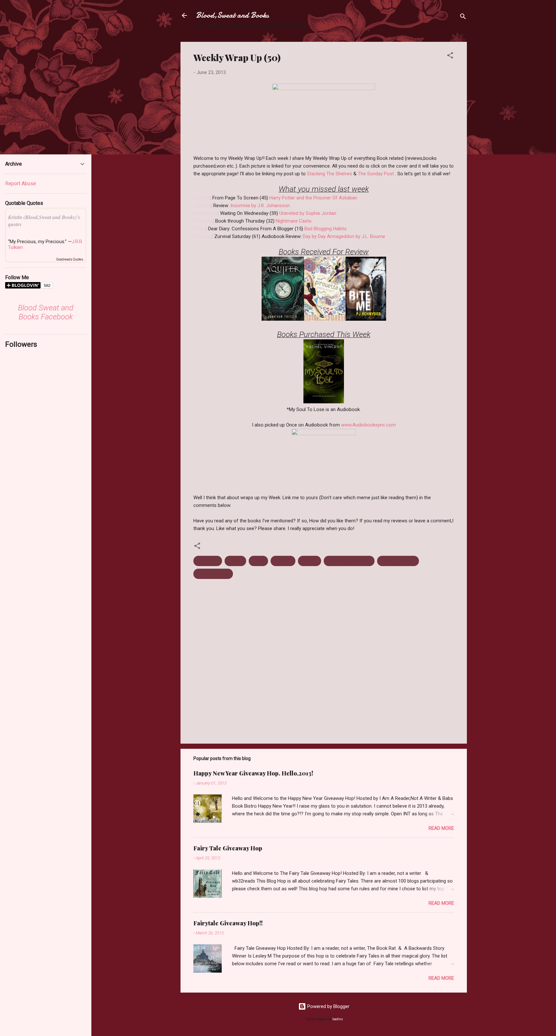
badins (337, 1019)
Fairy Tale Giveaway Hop (227, 848)
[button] (450, 56)
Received (282, 561)
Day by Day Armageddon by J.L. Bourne (344, 236)
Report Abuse (20, 183)
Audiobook (207, 561)
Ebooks (235, 561)
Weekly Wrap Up (213, 574)
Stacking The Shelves (329, 174)
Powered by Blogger (327, 1006)
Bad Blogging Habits (325, 229)
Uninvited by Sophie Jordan (307, 213)
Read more (441, 828)
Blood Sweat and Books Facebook (45, 312)
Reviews (309, 561)
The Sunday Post (376, 174)
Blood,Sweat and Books (232, 15)
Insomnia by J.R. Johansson (260, 205)
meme (258, 561)
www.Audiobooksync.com (368, 425)
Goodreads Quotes (69, 259)
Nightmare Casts (293, 221)
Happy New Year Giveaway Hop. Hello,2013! (253, 773)
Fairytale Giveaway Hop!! (228, 923)
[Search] (463, 17)
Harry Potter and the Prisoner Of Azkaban (313, 198)
